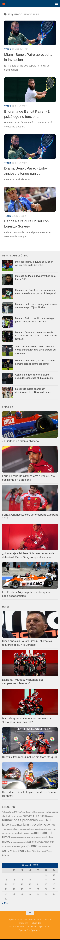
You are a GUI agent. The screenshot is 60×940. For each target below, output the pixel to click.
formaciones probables (20, 820)
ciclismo (19, 816)
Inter (19, 824)
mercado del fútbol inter (18, 838)
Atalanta (5, 812)
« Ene (5, 903)
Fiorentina (49, 816)
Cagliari (28, 812)
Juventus (49, 824)
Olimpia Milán (42, 842)
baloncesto (18, 811)
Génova (13, 825)
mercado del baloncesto (22, 833)
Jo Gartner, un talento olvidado (20, 441)
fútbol (5, 824)
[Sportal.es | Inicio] (5, 3)
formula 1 (45, 820)
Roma (48, 847)
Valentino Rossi (39, 851)
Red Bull (41, 847)
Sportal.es (36, 930)
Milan (49, 837)
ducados (27, 816)
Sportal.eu (44, 926)
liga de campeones (21, 829)
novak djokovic (21, 842)
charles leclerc (8, 816)
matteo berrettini (45, 829)
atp (9, 812)
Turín (29, 851)
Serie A (7, 850)
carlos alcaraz (52, 812)
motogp (7, 841)
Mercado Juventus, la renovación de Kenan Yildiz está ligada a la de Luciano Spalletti (36, 335)
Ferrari (40, 815)
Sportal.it (32, 926)
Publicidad (36, 923)
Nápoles (31, 841)
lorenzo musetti (34, 829)
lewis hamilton (8, 829)
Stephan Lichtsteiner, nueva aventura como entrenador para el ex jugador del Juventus (35, 349)
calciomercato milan (38, 812)
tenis (22, 850)
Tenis (7, 49)
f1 (34, 815)
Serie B (16, 851)
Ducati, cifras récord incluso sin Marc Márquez (29, 757)
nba (14, 842)
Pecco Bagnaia (19, 846)
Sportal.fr (23, 930)
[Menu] (56, 3)
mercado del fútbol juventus (36, 838)
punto (32, 846)
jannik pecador (33, 824)
